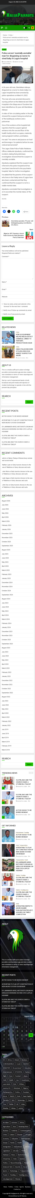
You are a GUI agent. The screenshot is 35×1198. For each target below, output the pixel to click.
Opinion (18, 875)
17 (4, 1035)
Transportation (23, 845)
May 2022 (5, 709)
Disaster (20, 1134)
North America (22, 1155)
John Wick (5, 471)
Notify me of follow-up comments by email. (17, 310)
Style (18, 1096)
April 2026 (5, 517)
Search (6, 396)
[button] (6, 28)
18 (8, 1035)
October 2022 (6, 689)
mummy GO (7, 1088)
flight (4, 1076)
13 (17, 1031)
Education (27, 1068)
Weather (5, 1108)
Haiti (4, 1080)
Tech (12, 1100)
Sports (12, 1096)
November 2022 (7, 684)
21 (22, 1035)
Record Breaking (16, 1163)
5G (4, 1060)
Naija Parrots (7, 61)
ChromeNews (12, 1196)
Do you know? (17, 1068)
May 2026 (5, 513)
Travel (26, 860)
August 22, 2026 (22, 856)
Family (12, 1142)
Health (11, 1080)
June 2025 (5, 558)
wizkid (21, 1108)
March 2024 (6, 619)
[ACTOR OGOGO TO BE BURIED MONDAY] (8, 812)
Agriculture (6, 1126)
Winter (13, 1108)
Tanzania (6, 1100)
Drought (28, 1134)
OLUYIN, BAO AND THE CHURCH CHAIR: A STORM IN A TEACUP (24, 782)
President (26, 1092)
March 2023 (6, 668)
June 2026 (5, 509)
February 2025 (6, 574)
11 (8, 1031)
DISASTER (6, 1068)
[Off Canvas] (2, 27)
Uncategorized (8, 1179)
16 (31, 1031)
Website (4, 297)
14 (22, 1031)
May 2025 (5, 562)
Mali (14, 1084)
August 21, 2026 (22, 786)
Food (10, 1076)
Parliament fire (7, 1092)
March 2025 (6, 570)
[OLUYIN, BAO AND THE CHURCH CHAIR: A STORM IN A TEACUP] (8, 783)
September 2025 (7, 546)
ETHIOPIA (18, 1072)
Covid (18, 1064)
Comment (5, 256)
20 (17, 1035)
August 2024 (6, 599)
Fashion (27, 1072)
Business (24, 1060)
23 (31, 1035)
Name (4, 282)
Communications (25, 1130)
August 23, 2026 (22, 814)
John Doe (5, 485)
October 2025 (6, 542)
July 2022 (5, 701)
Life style (16, 1151)
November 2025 (7, 537)
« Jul (3, 1046)
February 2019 (6, 746)
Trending (26, 832)
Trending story (24, 890)
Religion (26, 1163)
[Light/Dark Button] (25, 28)
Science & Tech (7, 1167)
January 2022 (6, 725)
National (5, 1155)
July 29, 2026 (21, 358)
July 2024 (5, 603)
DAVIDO (26, 1064)
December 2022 (7, 680)
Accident (6, 1122)
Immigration (7, 1147)
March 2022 (6, 717)
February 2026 (6, 525)
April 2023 (5, 664)
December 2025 (7, 533)
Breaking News (23, 1126)
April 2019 (5, 737)
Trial (4, 1104)
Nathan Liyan (6, 465)
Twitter (11, 1104)
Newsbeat (16, 1088)
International (18, 1147)
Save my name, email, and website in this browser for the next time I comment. (17, 305)
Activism (14, 1122)
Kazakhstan (25, 1080)
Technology (21, 1100)
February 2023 (6, 672)
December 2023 (7, 631)
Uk (17, 1104)
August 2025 (6, 550)
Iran (17, 1080)
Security (17, 1167)
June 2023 (5, 656)
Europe (5, 1142)
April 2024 (5, 615)
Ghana (25, 1076)
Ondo (17, 845)
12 (13, 1031)
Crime (4, 49)
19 (13, 1035)
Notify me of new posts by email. (14, 314)
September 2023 (7, 644)
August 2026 (6, 501)
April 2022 (5, 713)
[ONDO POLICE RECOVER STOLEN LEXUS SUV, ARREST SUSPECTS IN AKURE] (8, 352)
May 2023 (5, 660)
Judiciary (27, 1147)
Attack (16, 1060)
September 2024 (7, 595)
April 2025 (5, 566)
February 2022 (6, 721)
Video (23, 1104)
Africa (10, 1060)
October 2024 (6, 591)
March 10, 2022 (18, 61)
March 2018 (6, 750)
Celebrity (14, 1130)
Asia (14, 1126)
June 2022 (5, 705)
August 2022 (6, 697)
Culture (12, 1134)
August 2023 (6, 648)
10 (4, 1031)
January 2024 (6, 627)
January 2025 (6, 578)
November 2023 (7, 635)
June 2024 (5, 607)
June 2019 (5, 733)
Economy (6, 1138)
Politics (17, 1092)
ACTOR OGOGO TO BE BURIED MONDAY (15, 416)
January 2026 (6, 529)
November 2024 (7, 586)
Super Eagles (27, 1096)
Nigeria (25, 1088)
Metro (23, 1151)
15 (26, 1031)
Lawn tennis (6, 1084)
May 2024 (5, 611)
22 (26, 1035)
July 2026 (5, 505)
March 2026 (6, 521)
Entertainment (20, 832)
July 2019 (5, 729)
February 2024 (6, 623)
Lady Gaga (5, 478)
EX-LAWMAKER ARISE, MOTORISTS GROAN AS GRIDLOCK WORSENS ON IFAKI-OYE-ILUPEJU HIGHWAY (17, 429)
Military (21, 1084)
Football (18, 1076)
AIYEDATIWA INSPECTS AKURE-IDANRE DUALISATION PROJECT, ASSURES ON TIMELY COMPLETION (24, 910)
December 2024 (7, 582)
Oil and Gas (6, 1159)
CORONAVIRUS (8, 1064)
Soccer (5, 1096)
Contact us (17, 1189)
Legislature (6, 1151)
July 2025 (5, 554)
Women (17, 1179)
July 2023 (5, 652)
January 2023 (6, 676)
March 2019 (6, 742)
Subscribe (32, 27)
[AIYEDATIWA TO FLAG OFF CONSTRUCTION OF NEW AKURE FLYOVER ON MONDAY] (8, 850)
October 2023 (6, 640)
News (13, 1155)
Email (4, 289)
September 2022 (7, 693)
